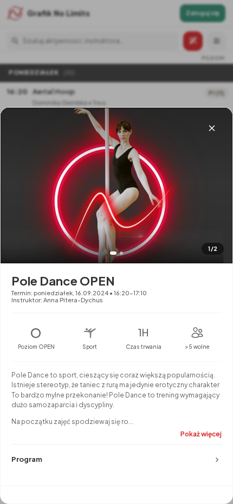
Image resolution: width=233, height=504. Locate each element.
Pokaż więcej (201, 434)
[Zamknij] (212, 128)
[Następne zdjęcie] (216, 197)
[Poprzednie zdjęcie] (17, 197)
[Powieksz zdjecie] (116, 185)
